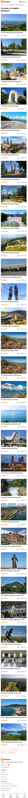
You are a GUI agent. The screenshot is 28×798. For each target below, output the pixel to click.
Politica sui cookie (5, 790)
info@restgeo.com (5, 767)
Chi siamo (3, 772)
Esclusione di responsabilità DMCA (9, 786)
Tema (3, 796)
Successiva (11, 752)
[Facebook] (6, 765)
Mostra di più (14, 749)
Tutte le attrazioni (5, 779)
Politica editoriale (5, 774)
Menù (24, 796)
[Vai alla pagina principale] (7, 2)
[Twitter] (9, 765)
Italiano (24, 2)
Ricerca (17, 796)
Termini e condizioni (5, 788)
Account (10, 796)
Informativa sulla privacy (6, 783)
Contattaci (3, 776)
